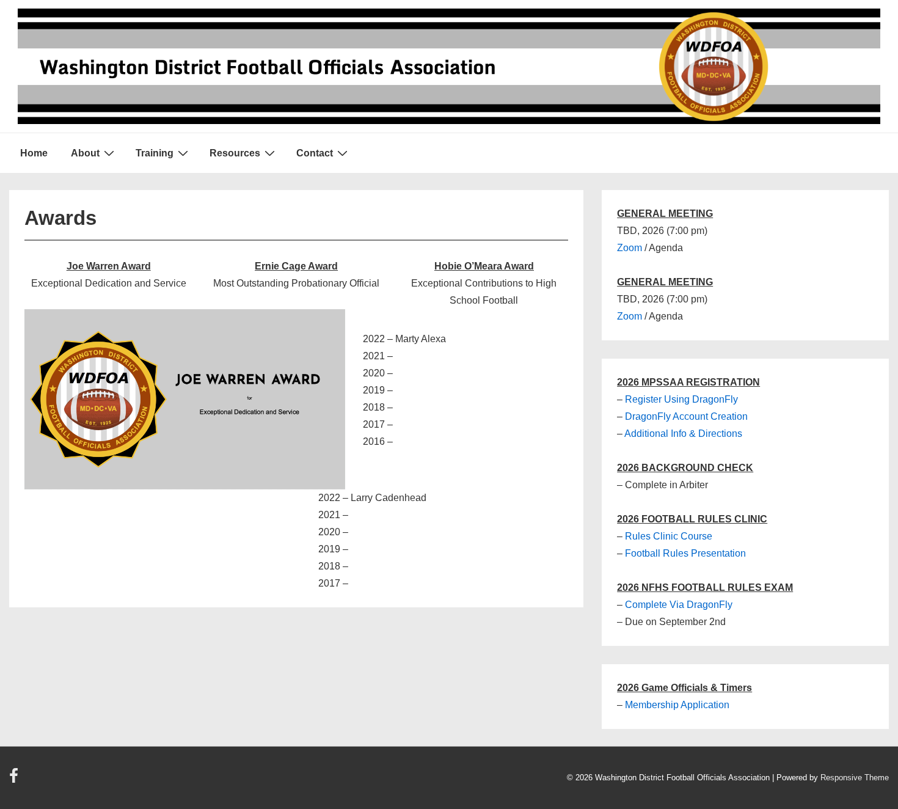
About (85, 153)
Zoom (629, 248)
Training (154, 153)
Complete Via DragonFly (678, 604)
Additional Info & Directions (683, 433)
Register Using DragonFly (681, 399)
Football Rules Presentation (685, 553)
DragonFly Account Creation (686, 416)
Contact (314, 153)
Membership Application (677, 705)
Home (34, 153)
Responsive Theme (854, 777)
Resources (235, 153)
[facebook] (15, 780)
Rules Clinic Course (668, 536)
